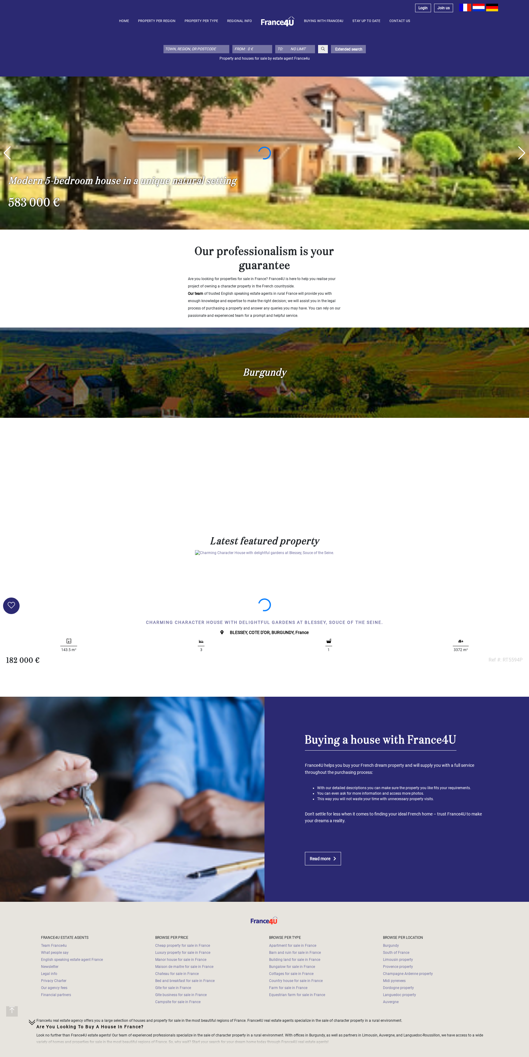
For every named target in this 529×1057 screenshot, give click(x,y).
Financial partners (56, 995)
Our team (195, 293)
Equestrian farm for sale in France (297, 995)
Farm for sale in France (288, 988)
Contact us (399, 21)
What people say (55, 952)
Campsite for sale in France (178, 1002)
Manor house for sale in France (180, 960)
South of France (396, 952)
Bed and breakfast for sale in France (185, 981)
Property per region (156, 21)
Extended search (348, 49)
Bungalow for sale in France (292, 967)
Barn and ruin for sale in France (295, 952)
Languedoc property (399, 995)
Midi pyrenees (394, 981)
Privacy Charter (53, 981)
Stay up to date (366, 21)
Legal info (49, 974)
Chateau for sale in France (177, 974)
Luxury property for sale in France (182, 952)
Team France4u (54, 945)
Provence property (398, 967)
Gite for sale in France (173, 988)
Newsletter (49, 967)
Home (124, 21)
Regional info (239, 21)
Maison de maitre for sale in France (184, 967)
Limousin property (398, 960)
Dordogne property (398, 988)
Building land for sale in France (294, 960)
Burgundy (391, 945)
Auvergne (391, 1002)
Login (423, 8)
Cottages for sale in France (291, 974)
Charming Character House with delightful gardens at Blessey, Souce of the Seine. (264, 622)
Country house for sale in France (296, 981)
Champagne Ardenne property (408, 974)
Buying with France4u (323, 21)
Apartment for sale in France (292, 945)
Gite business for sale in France (181, 995)
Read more (320, 858)
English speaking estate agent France (72, 960)
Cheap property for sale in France (182, 945)
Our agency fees (54, 988)
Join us (443, 8)
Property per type (201, 21)
